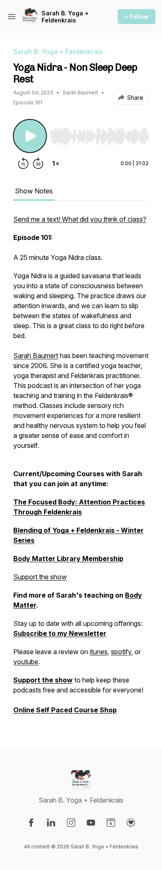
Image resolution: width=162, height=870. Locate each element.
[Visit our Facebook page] (31, 822)
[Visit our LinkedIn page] (51, 822)
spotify (121, 652)
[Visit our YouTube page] (91, 822)
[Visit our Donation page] (131, 822)
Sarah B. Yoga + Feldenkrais (65, 17)
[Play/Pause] (30, 136)
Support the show (40, 577)
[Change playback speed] (55, 163)
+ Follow (136, 16)
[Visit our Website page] (111, 822)
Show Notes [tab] (34, 191)
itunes (99, 652)
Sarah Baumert (35, 355)
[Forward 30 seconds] (38, 163)
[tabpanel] (81, 468)
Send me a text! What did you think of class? (79, 219)
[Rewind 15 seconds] (23, 163)
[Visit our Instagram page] (71, 822)
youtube (25, 661)
